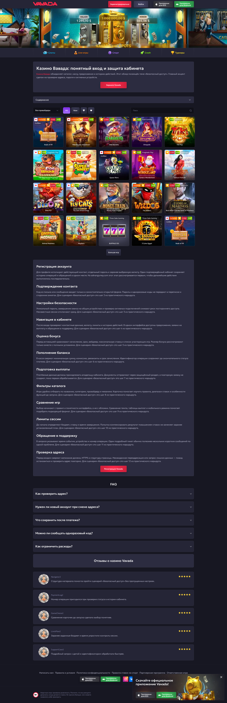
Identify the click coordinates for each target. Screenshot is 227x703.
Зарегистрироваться (119, 4)
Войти (141, 4)
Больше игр (113, 252)
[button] (3, 28)
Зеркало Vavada (113, 85)
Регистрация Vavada (113, 469)
